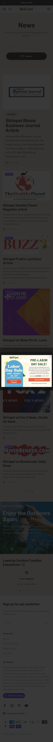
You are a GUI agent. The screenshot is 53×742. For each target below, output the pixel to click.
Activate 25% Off (39, 379)
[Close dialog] (50, 356)
